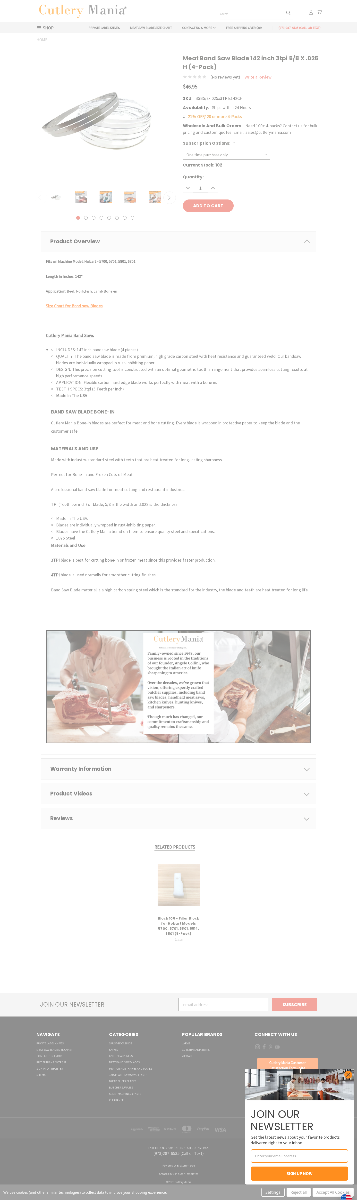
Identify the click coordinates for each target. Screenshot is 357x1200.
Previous (342, 1184)
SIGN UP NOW (300, 1173)
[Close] (348, 1075)
